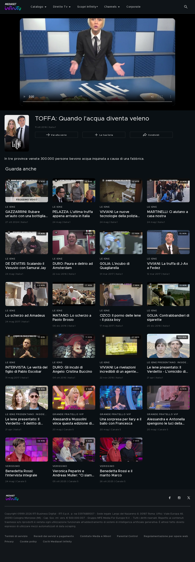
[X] (188, 497)
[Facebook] (169, 497)
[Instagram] (179, 497)
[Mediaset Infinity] (13, 7)
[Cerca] (186, 7)
